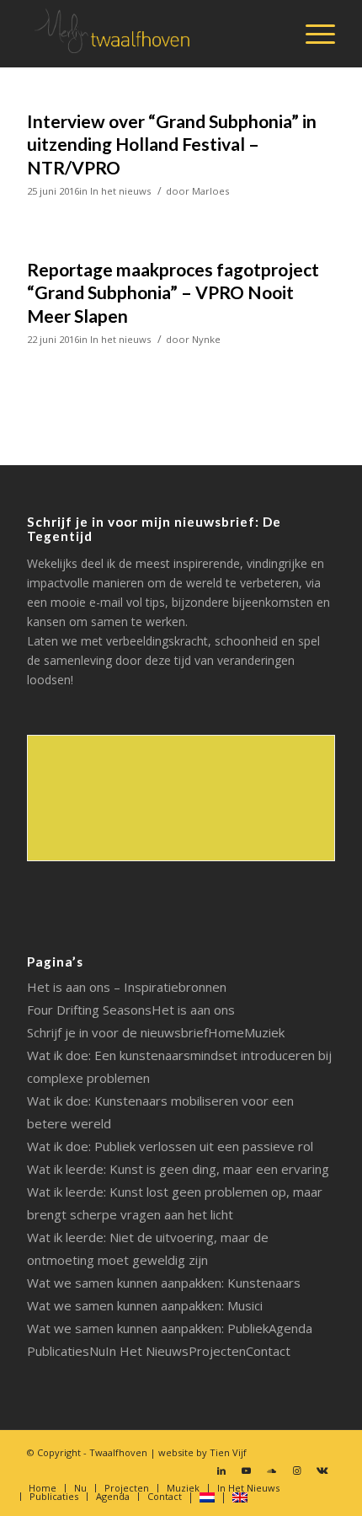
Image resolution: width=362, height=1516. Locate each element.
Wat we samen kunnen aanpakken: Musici (145, 1305)
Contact (268, 1350)
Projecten (217, 1350)
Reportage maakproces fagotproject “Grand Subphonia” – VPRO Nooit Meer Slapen (173, 292)
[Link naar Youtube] (246, 1470)
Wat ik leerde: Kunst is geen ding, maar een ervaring (178, 1168)
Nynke (206, 339)
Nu (97, 1350)
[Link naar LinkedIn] (221, 1470)
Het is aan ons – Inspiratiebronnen (126, 986)
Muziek (264, 1032)
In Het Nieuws (147, 1350)
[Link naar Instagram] (297, 1470)
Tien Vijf (228, 1452)
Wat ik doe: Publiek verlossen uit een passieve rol (170, 1146)
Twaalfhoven (118, 1452)
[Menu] (312, 33)
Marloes (210, 191)
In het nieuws (120, 191)
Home (226, 1032)
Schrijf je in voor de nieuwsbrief (117, 1032)
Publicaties (58, 1350)
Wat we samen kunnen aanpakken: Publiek (148, 1328)
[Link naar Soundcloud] (272, 1470)
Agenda (290, 1328)
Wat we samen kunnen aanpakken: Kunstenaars (164, 1282)
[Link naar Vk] (322, 1470)
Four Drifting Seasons (89, 1009)
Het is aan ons (193, 1009)
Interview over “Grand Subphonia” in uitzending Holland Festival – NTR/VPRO (172, 144)
